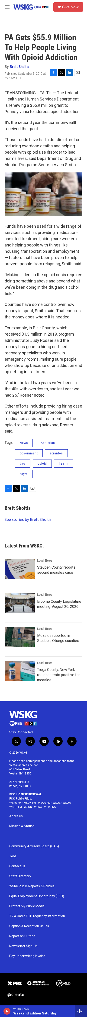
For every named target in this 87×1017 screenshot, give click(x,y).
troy (23, 463)
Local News (44, 560)
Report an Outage (22, 936)
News (24, 443)
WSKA (52, 807)
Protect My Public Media (27, 906)
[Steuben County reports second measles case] (20, 569)
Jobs (12, 856)
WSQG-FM (44, 802)
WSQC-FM (15, 807)
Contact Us (17, 866)
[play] (7, 1011)
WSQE (57, 802)
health (63, 463)
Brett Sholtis (19, 66)
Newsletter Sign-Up (23, 946)
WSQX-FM (29, 802)
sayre (24, 474)
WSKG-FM (15, 802)
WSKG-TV (40, 807)
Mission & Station (22, 826)
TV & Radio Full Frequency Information (37, 916)
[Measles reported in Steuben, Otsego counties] (20, 637)
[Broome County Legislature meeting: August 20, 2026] (20, 603)
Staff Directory (20, 876)
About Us (16, 816)
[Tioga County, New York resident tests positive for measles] (20, 671)
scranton (56, 453)
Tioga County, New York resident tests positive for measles (58, 674)
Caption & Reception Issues (29, 926)
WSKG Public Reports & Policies (32, 886)
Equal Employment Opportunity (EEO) (36, 896)
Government (29, 453)
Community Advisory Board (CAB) (34, 846)
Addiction (48, 443)
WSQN (28, 807)
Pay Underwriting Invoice (27, 956)
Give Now (70, 7)
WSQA (67, 802)
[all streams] (81, 1011)
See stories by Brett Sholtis (28, 519)
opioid (42, 463)
